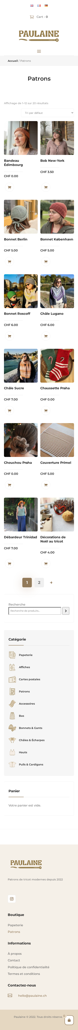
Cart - (42, 17)
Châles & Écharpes (31, 740)
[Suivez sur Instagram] (12, 899)
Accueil (13, 61)
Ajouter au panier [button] (9, 187)
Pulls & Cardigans (31, 764)
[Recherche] (65, 611)
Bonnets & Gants (30, 728)
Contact (14, 960)
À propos (15, 953)
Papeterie (26, 655)
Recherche (17, 604)
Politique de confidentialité (28, 967)
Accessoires (27, 703)
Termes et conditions (24, 974)
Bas (21, 716)
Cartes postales (29, 679)
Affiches (24, 667)
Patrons (24, 691)
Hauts (23, 752)
